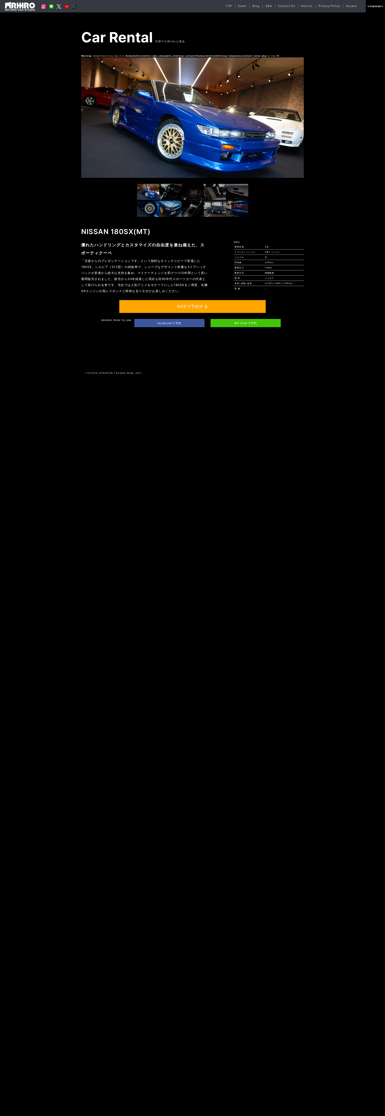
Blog (255, 6)
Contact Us (286, 6)
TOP (229, 6)
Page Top (374, 1084)
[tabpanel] (192, 117)
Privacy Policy (329, 6)
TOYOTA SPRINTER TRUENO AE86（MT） (114, 373)
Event (242, 6)
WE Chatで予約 (245, 323)
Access (351, 6)
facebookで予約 (169, 323)
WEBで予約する (192, 306)
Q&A (268, 6)
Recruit (306, 6)
